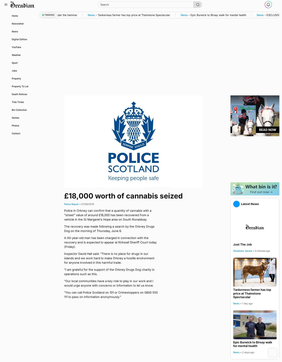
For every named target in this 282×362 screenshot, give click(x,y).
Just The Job (242, 244)
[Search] (198, 4)
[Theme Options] (276, 4)
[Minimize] (275, 350)
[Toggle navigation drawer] (6, 4)
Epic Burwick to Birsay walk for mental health (252, 344)
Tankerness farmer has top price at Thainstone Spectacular (252, 293)
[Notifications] (268, 4)
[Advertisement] (254, 159)
